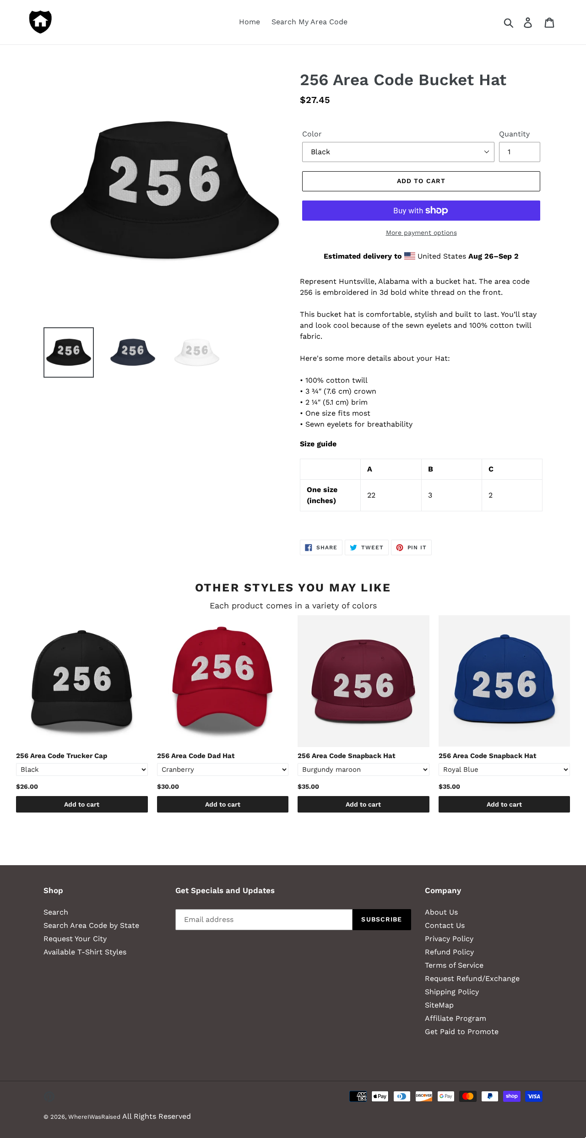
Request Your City (75, 938)
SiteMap (439, 1005)
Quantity (514, 134)
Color (312, 134)
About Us (441, 912)
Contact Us (445, 925)
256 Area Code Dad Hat (196, 756)
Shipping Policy (452, 991)
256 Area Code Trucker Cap (61, 756)
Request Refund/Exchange (472, 978)
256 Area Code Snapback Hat (347, 756)
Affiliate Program (455, 1018)
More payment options (421, 232)
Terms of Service (454, 965)
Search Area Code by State (91, 925)
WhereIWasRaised (94, 1116)
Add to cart (81, 804)
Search (55, 912)
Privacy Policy (449, 938)
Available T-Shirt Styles (84, 952)
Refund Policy (449, 952)
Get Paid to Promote (462, 1031)
